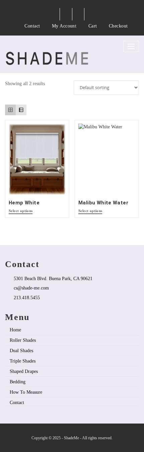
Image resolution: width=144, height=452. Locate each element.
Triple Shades (22, 361)
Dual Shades (21, 350)
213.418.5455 (27, 297)
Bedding (17, 381)
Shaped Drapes (24, 371)
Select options (20, 211)
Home (15, 329)
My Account (64, 25)
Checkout (118, 25)
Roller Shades (23, 340)
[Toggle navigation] (131, 46)
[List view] (21, 110)
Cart (92, 25)
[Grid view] (10, 110)
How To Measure (26, 392)
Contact (32, 25)
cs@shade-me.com (31, 287)
